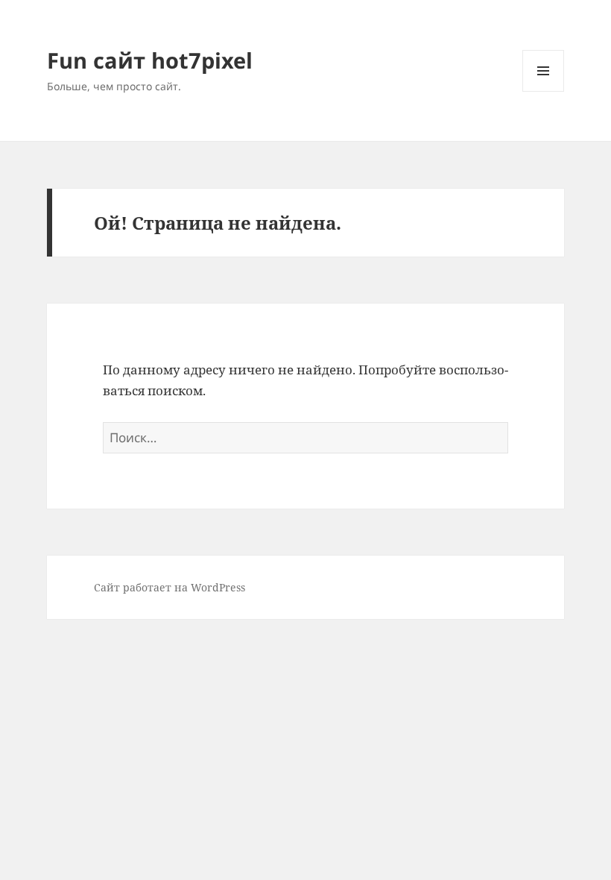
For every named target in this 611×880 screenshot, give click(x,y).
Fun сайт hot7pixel (150, 60)
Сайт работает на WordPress (169, 587)
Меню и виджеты (543, 91)
